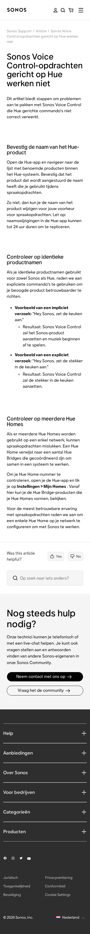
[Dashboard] (17, 10)
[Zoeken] (63, 10)
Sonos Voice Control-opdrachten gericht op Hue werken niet (42, 36)
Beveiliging (12, 894)
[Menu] (80, 10)
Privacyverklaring (58, 877)
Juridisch (10, 877)
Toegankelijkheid (16, 886)
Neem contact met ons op (40, 676)
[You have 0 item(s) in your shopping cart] (70, 10)
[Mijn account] (56, 10)
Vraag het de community (41, 690)
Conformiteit (55, 886)
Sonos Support (19, 31)
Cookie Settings (57, 894)
